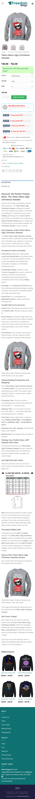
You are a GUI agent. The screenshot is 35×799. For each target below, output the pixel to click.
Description (5, 182)
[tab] (17, 182)
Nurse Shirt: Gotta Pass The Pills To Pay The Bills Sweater (9, 699)
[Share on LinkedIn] (20, 170)
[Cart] (33, 3)
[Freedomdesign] (17, 3)
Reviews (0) (5, 186)
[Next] (30, 27)
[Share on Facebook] (6, 170)
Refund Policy (6, 728)
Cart (2, 747)
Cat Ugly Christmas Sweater (18, 52)
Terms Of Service (7, 759)
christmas (7, 166)
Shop (3, 744)
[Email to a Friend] (13, 170)
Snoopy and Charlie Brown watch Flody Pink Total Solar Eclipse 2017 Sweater (26, 699)
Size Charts (5, 725)
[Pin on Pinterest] (17, 170)
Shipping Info (6, 732)
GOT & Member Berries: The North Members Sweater (26, 673)
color (3, 81)
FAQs (3, 721)
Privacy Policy (6, 755)
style (3, 75)
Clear (32, 73)
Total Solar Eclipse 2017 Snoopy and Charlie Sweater (9, 673)
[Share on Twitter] (10, 170)
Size (3, 86)
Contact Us (5, 717)
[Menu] (2, 3)
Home (3, 52)
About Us (4, 751)
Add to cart (18, 97)
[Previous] (4, 27)
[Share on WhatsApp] (3, 170)
